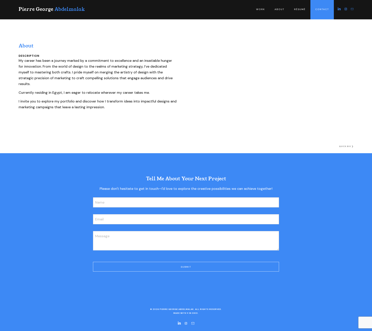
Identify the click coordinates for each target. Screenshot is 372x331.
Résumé (300, 9)
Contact (322, 9)
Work (260, 9)
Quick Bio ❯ (346, 146)
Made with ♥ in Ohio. (186, 313)
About (279, 9)
